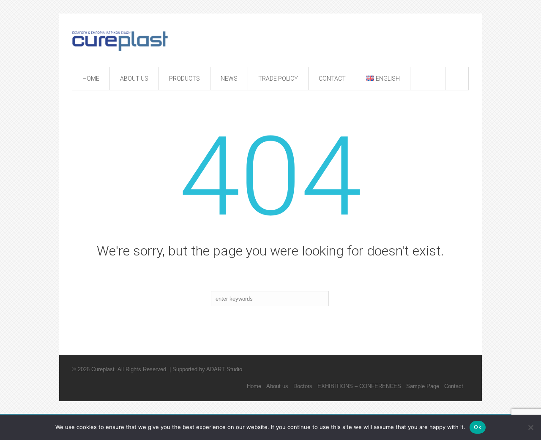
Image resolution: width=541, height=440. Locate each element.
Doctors (302, 386)
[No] (530, 427)
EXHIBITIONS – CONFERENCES (359, 386)
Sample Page (422, 386)
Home (254, 386)
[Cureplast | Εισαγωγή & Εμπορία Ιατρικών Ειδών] (123, 41)
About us (277, 386)
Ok (477, 427)
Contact (453, 386)
